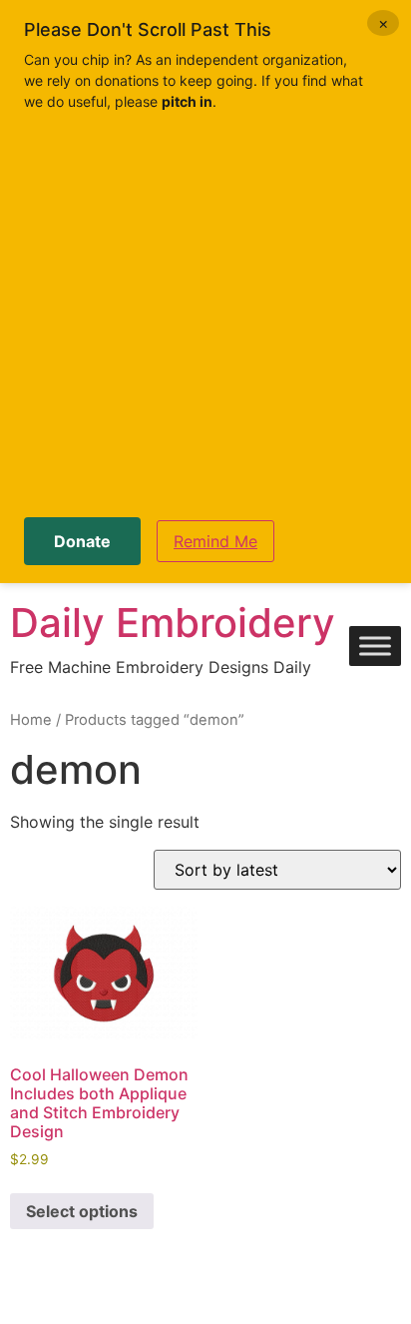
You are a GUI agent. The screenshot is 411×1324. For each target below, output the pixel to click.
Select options (82, 1211)
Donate (82, 541)
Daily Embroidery (172, 622)
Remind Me (215, 541)
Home (31, 720)
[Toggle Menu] (375, 646)
